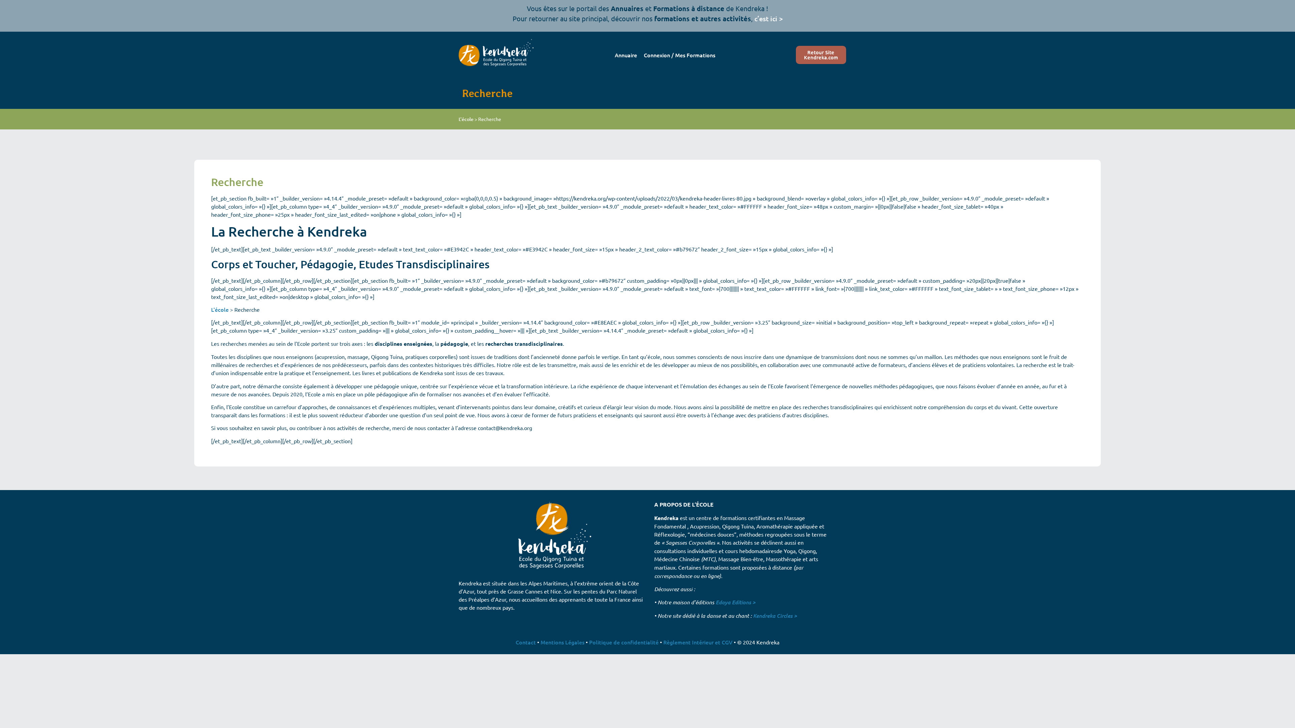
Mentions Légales (562, 642)
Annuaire (626, 55)
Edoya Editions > (735, 602)
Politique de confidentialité (624, 642)
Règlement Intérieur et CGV (697, 642)
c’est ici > (768, 18)
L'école (466, 119)
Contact (526, 642)
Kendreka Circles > (775, 615)
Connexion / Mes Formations (679, 55)
